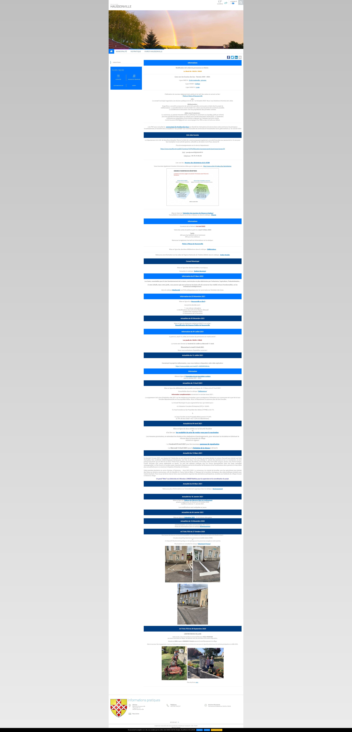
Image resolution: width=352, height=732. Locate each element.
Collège (197, 84)
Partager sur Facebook (228, 57)
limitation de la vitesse (201, 448)
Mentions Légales (176, 727)
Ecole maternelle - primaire (197, 80)
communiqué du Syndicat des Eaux (177, 127)
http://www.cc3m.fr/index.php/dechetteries (217, 166)
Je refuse (207, 730)
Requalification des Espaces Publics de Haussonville (192, 325)
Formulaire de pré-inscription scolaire (198, 376)
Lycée (197, 87)
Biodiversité (176, 290)
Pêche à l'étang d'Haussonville (192, 96)
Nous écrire (135, 713)
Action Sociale (225, 255)
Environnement (218, 489)
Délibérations (202, 391)
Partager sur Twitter (232, 57)
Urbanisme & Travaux (204, 544)
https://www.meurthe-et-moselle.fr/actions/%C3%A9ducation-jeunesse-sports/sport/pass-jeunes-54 (193, 149)
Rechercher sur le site (240, 2)
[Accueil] (111, 51)
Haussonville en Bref (198, 301)
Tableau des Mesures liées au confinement (198, 500)
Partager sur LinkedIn (236, 57)
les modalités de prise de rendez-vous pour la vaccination (197, 433)
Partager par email (240, 57)
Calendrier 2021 (189, 517)
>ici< (197, 682)
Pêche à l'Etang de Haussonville (192, 244)
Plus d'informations (216, 730)
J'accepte (199, 730)
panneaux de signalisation (209, 444)
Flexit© (195, 725)
